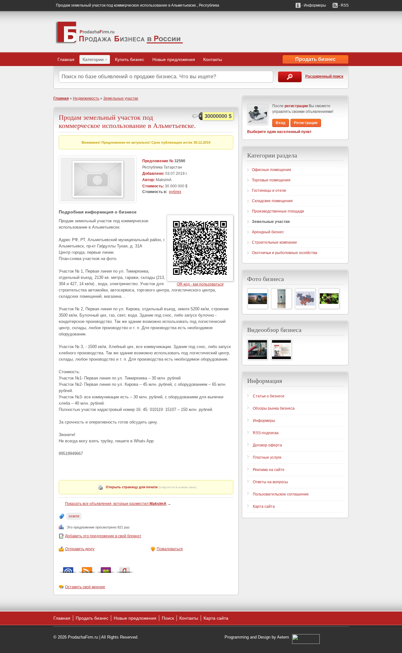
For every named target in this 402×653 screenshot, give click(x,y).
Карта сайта (264, 506)
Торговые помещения (271, 180)
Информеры (264, 420)
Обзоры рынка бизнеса (274, 408)
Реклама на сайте (269, 470)
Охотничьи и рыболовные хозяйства (284, 253)
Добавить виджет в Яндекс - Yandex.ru (124, 568)
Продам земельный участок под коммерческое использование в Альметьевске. (127, 121)
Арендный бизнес (268, 232)
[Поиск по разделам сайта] (290, 76)
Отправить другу (80, 549)
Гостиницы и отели (269, 190)
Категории (91, 60)
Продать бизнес (315, 59)
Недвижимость (86, 98)
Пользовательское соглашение (281, 494)
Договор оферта (267, 445)
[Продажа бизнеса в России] (119, 31)
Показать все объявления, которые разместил (115, 503)
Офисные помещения (271, 170)
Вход (280, 123)
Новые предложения (173, 59)
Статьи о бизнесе (269, 396)
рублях (175, 192)
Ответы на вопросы (270, 482)
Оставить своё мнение (85, 587)
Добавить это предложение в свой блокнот (103, 536)
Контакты (212, 59)
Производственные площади (278, 211)
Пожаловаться (170, 549)
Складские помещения (272, 201)
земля (73, 516)
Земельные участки (120, 98)
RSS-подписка (266, 433)
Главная (65, 59)
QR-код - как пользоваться (200, 284)
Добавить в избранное (105, 568)
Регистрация (306, 123)
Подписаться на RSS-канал (87, 568)
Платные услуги (267, 457)
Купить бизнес (129, 59)
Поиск (168, 618)
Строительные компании (274, 242)
